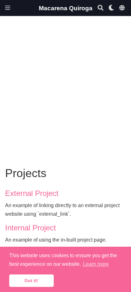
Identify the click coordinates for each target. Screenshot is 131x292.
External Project (32, 193)
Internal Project (30, 227)
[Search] (100, 8)
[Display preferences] (111, 8)
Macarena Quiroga (66, 7)
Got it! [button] (31, 280)
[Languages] (122, 8)
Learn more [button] (96, 264)
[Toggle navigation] (7, 8)
